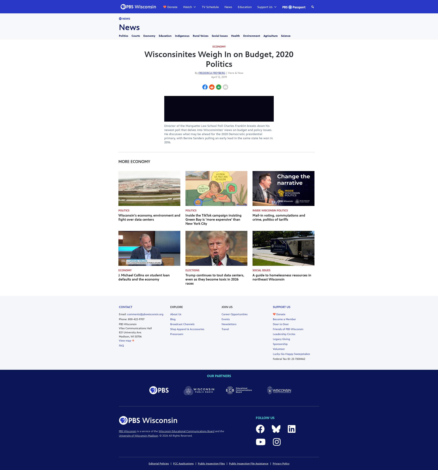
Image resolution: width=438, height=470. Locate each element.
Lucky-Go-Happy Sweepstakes (291, 354)
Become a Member (284, 319)
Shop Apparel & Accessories (187, 329)
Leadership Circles (284, 334)
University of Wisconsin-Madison (138, 435)
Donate (172, 7)
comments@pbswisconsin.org (145, 314)
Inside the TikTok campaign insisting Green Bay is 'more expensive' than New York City (213, 219)
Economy (149, 35)
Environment (251, 35)
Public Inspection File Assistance (248, 463)
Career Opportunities (235, 314)
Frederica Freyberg (211, 73)
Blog (173, 319)
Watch (187, 7)
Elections (192, 270)
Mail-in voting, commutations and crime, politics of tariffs (279, 217)
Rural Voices (200, 35)
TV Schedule (210, 7)
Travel (225, 329)
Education (245, 7)
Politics (123, 35)
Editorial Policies (159, 463)
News (228, 7)
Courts (136, 35)
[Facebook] (205, 87)
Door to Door (281, 324)
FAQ (121, 345)
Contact (125, 307)
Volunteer (279, 349)
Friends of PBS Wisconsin (288, 329)
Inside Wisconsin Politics (270, 210)
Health (235, 35)
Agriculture (270, 35)
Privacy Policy (281, 463)
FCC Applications (183, 463)
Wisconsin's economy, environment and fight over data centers (149, 217)
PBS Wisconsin (127, 431)
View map (125, 340)
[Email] (225, 87)
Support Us (265, 7)
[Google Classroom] (218, 87)
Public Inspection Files (211, 463)
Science (286, 35)
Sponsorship (280, 344)
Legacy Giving (281, 339)
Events (226, 319)
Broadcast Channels (182, 324)
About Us (175, 314)
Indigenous (182, 35)
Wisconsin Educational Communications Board (186, 431)
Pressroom (176, 334)
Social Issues (220, 35)
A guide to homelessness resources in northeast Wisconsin (282, 277)
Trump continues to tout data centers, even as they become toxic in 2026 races (214, 279)
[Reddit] (211, 87)
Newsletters (229, 324)
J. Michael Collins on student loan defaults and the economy (144, 277)
